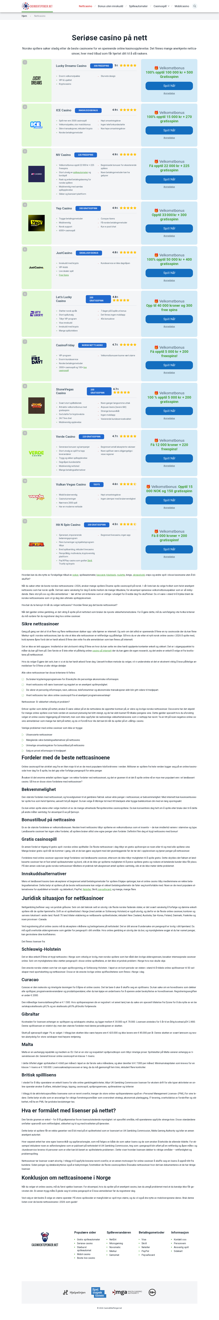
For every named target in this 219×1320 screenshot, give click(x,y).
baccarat (101, 575)
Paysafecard (148, 1255)
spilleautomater (80, 172)
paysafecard (104, 889)
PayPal (145, 1251)
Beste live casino (86, 1258)
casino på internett (102, 650)
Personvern (180, 1243)
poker (75, 575)
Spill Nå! (169, 86)
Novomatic (115, 1247)
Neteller (87, 889)
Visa (144, 1239)
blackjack (111, 575)
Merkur (113, 1251)
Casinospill (160, 6)
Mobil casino (83, 1254)
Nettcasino (85, 6)
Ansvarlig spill (181, 1247)
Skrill (89, 560)
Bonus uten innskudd (110, 6)
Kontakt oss (180, 1239)
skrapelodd (139, 575)
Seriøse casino (85, 1243)
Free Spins (64, 275)
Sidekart (178, 1251)
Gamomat (114, 1255)
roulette (121, 575)
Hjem (24, 16)
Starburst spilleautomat (84, 1249)
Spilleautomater (138, 6)
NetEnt (112, 1239)
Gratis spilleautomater (88, 1239)
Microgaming (116, 1243)
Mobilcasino (182, 6)
